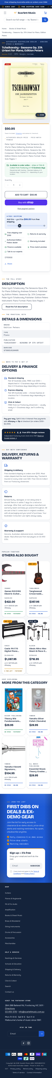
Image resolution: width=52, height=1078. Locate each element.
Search (8, 986)
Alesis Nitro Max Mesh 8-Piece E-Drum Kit (37, 649)
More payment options (26, 209)
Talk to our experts (14, 252)
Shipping (19, 133)
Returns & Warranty (13, 975)
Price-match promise (38, 247)
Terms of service (18, 1072)
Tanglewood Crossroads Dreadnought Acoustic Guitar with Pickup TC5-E (38, 592)
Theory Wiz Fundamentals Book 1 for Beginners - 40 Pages (12, 719)
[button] (5, 13)
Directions (10, 1008)
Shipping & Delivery (13, 969)
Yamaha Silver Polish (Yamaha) (37, 719)
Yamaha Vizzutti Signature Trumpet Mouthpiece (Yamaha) (13, 768)
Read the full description (17, 306)
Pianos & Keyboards (13, 898)
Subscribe (35, 866)
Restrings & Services (13, 958)
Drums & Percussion (13, 932)
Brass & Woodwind (12, 921)
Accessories (10, 938)
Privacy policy (15, 1069)
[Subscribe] (41, 1034)
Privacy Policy (29, 873)
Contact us (9, 992)
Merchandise (10, 943)
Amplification (10, 910)
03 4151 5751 (11, 1011)
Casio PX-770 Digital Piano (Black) (11, 649)
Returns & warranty (38, 234)
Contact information (34, 1072)
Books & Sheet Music (13, 915)
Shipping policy (41, 1069)
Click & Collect (11, 981)
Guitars (8, 893)
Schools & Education (13, 964)
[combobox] (23, 19)
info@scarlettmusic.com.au (31, 1011)
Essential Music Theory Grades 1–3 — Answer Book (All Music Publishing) (38, 770)
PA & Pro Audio (11, 904)
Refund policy (28, 1069)
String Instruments (12, 927)
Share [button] (9, 264)
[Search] (45, 19)
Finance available (14, 247)
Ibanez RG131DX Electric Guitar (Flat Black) (13, 592)
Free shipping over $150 (14, 234)
